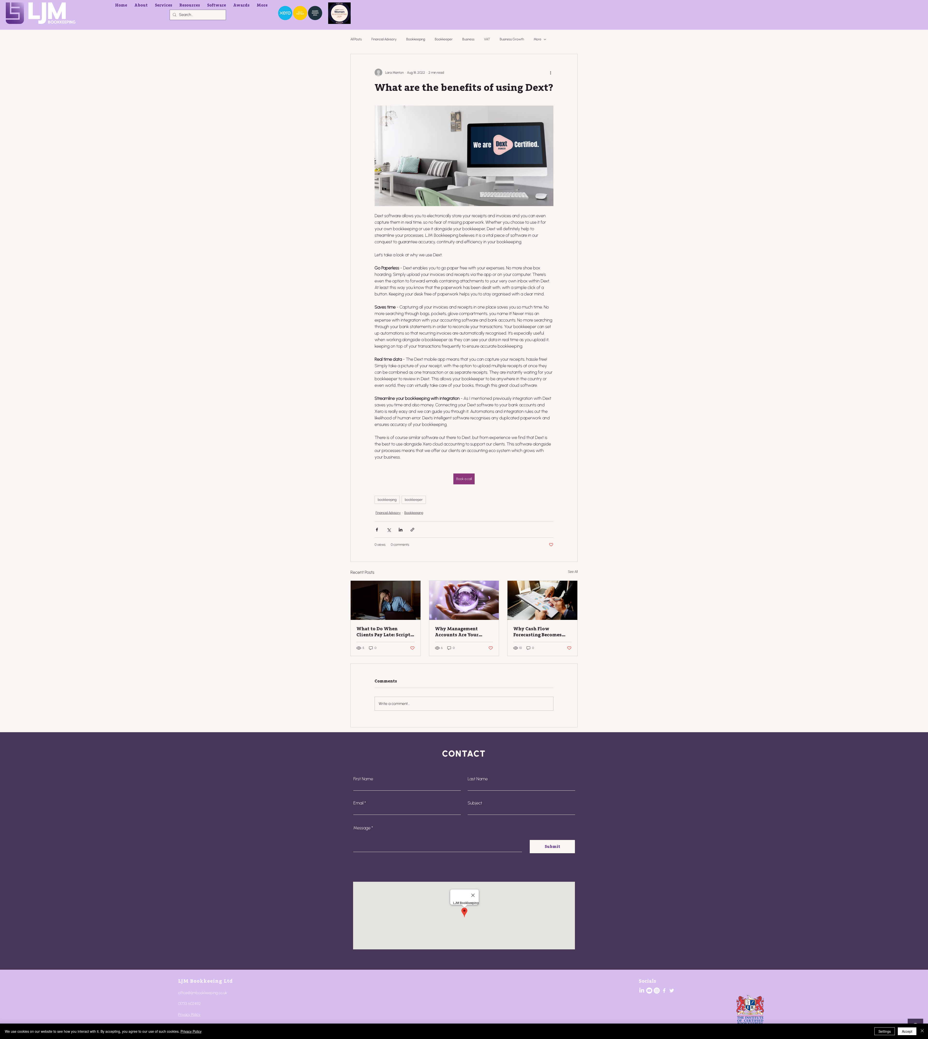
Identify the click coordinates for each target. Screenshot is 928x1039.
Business (468, 39)
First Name (363, 779)
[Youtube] (649, 991)
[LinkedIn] (642, 991)
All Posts (356, 39)
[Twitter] (672, 991)
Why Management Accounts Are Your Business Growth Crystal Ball (464, 632)
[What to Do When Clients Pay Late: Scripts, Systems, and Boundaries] (385, 600)
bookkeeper (414, 500)
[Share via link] (412, 529)
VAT (487, 39)
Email (358, 803)
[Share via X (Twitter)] (388, 529)
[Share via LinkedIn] (400, 529)
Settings (884, 1031)
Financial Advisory (384, 39)
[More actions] (550, 72)
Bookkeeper (444, 39)
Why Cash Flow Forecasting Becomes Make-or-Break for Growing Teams (537, 632)
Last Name (478, 779)
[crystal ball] (464, 600)
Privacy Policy (189, 1014)
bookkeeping (387, 500)
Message (361, 828)
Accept (907, 1031)
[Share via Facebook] (377, 529)
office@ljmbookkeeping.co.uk (202, 992)
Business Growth (512, 39)
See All (573, 572)
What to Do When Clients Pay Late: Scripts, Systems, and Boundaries (385, 632)
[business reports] (542, 600)
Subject (475, 803)
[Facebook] (664, 991)
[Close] (922, 1031)
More (537, 39)
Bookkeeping (415, 39)
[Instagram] (657, 991)
